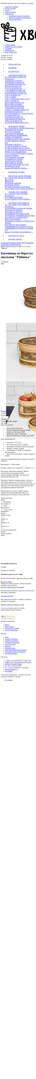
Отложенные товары (12, 628)
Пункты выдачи (10, 8)
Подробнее (8, 671)
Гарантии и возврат (11, 7)
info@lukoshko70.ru (11, 669)
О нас (7, 637)
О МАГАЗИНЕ (10, 45)
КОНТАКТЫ (9, 50)
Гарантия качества (7, 596)
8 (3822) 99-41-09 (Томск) (13, 664)
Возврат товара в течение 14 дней (12, 605)
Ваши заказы (9, 626)
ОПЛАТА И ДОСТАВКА (13, 47)
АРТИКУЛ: (5, 262)
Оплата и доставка (11, 639)
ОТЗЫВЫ (8, 48)
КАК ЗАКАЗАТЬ (11, 52)
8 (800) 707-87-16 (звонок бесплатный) (18, 662)
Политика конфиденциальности (20, 18)
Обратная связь (10, 648)
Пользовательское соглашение (19, 16)
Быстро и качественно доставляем (12, 587)
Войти (7, 625)
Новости (8, 646)
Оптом (7, 10)
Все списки (9, 680)
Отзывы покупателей (12, 642)
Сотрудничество (10, 12)
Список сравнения (11, 630)
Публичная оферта (15, 19)
